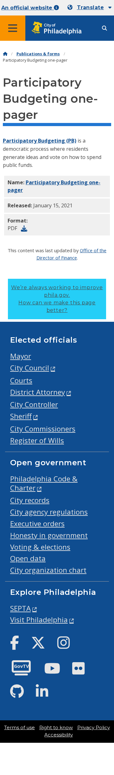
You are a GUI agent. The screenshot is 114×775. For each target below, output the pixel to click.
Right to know (56, 727)
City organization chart (48, 570)
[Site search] (104, 28)
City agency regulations (49, 512)
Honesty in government (49, 535)
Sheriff (21, 416)
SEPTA (20, 608)
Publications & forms (38, 54)
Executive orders (37, 523)
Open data (28, 558)
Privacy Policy (93, 727)
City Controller (34, 404)
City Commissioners (42, 429)
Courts (21, 380)
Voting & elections (40, 547)
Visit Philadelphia (39, 620)
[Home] (5, 54)
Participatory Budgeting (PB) (39, 140)
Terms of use (19, 727)
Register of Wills (37, 440)
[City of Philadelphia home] (59, 28)
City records (29, 500)
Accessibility (58, 735)
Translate (90, 7)
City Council (29, 368)
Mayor (20, 356)
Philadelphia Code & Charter (44, 483)
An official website (27, 8)
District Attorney (37, 392)
